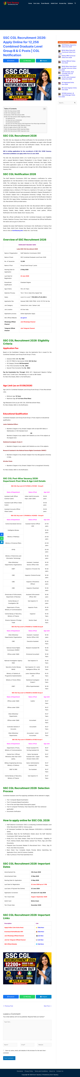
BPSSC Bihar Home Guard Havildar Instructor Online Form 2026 (67, 68)
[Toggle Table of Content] (43, 108)
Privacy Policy (29, 1071)
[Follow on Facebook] (2, 534)
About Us (52, 1071)
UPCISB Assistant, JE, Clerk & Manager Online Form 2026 (67, 94)
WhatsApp (28, 60)
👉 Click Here (40, 927)
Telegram (44, 60)
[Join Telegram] (2, 542)
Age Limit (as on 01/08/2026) (15, 120)
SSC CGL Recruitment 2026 (12, 111)
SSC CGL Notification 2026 (12, 113)
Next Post (47, 1006)
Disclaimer (20, 1071)
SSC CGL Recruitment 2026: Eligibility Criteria (17, 116)
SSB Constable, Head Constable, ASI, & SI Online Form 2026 (66, 73)
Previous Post (8, 1006)
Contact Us (59, 1071)
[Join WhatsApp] (2, 538)
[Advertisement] (40, 18)
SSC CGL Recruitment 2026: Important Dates (17, 129)
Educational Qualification (14, 121)
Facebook (11, 60)
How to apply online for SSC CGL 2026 (15, 127)
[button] (75, 3)
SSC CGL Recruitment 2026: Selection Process (17, 125)
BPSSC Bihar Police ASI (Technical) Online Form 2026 (67, 52)
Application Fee (11, 118)
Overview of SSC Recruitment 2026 (14, 114)
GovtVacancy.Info (17, 230)
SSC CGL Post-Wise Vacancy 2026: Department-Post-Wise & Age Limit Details (26, 123)
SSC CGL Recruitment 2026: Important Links (17, 131)
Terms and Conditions (41, 1071)
